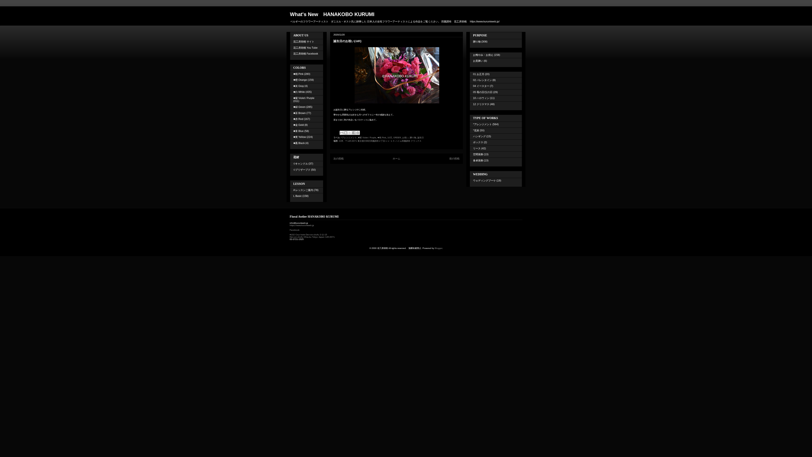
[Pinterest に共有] (358, 133)
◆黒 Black (299, 143)
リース (477, 148)
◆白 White (299, 92)
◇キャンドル (300, 163)
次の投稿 (338, 158)
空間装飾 (478, 154)
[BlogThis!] (346, 133)
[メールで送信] (342, 133)
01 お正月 (478, 74)
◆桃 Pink (381, 137)
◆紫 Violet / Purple (367, 137)
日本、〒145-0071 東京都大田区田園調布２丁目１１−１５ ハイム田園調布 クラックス (380, 141)
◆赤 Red (298, 119)
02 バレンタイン (482, 80)
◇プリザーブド (301, 169)
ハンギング (479, 136)
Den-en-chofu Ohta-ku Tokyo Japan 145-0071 (312, 237)
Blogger (438, 248)
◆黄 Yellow (299, 137)
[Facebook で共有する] (354, 133)
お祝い (405, 137)
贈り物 (413, 137)
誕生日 (420, 137)
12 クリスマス (481, 104)
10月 (389, 137)
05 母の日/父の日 (482, 92)
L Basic (297, 196)
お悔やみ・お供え (483, 55)
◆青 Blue (298, 131)
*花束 (476, 130)
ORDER (397, 137)
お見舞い (478, 60)
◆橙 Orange (300, 79)
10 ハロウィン (481, 98)
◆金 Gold (298, 125)
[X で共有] (350, 133)
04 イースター (481, 86)
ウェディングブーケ (484, 180)
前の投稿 (454, 158)
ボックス (478, 142)
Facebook (294, 230)
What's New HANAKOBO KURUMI (332, 14)
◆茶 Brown (299, 113)
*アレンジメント (349, 137)
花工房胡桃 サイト (303, 41)
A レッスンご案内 (303, 190)
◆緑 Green (299, 107)
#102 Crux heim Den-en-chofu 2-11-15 (308, 234)
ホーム (396, 158)
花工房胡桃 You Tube (305, 47)
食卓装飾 (478, 160)
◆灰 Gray (298, 86)
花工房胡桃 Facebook (305, 53)
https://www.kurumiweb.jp (302, 225)
